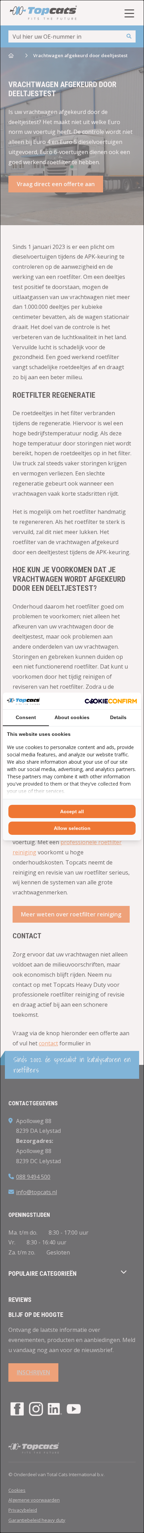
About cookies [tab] (72, 717)
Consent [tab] (26, 717)
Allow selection (72, 828)
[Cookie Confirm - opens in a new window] (111, 701)
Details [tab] (118, 717)
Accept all (72, 811)
